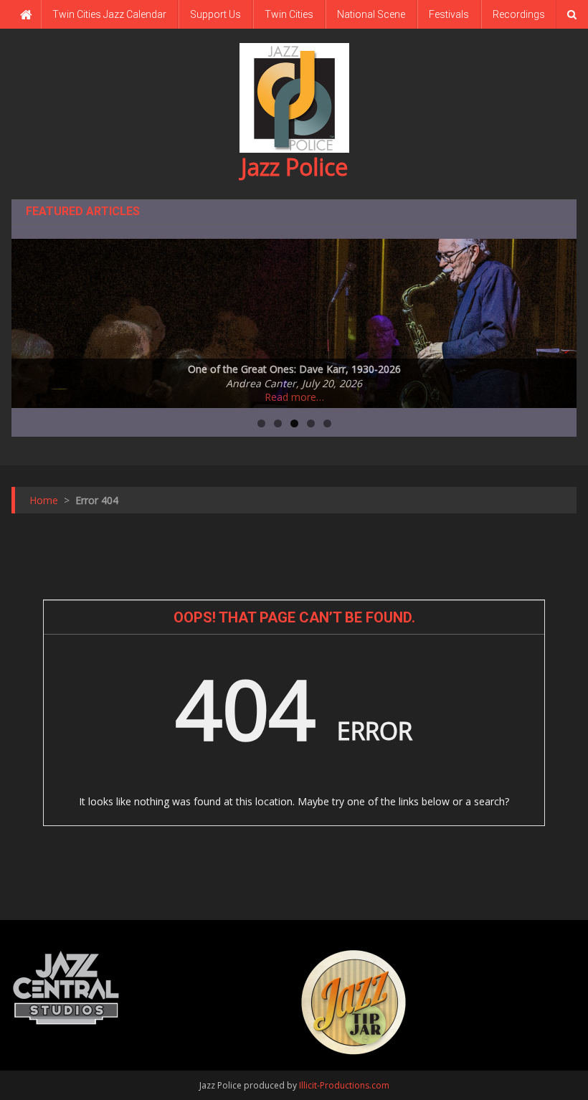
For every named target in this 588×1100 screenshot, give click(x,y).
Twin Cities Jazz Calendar (109, 14)
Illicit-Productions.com (344, 1085)
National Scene (371, 14)
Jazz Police (294, 166)
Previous (29, 320)
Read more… (294, 397)
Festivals (449, 14)
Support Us (215, 14)
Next (558, 320)
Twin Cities (289, 14)
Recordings (519, 14)
